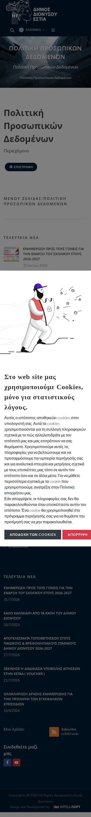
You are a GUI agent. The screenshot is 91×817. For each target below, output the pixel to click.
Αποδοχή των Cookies (33, 534)
